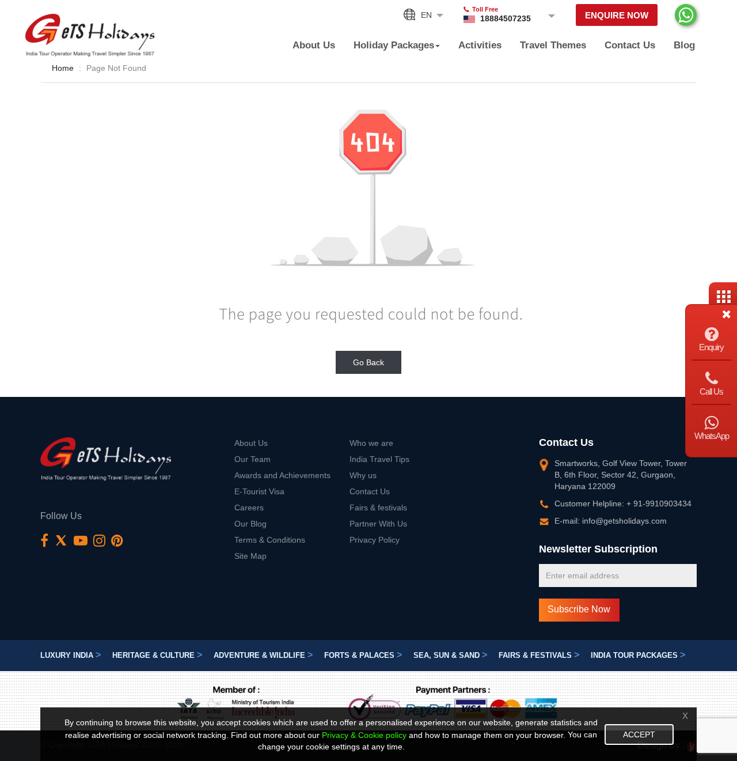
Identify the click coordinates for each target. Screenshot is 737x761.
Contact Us (630, 45)
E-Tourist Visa (259, 491)
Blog (684, 45)
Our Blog (250, 523)
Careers (249, 507)
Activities (480, 45)
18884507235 (505, 18)
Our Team (252, 459)
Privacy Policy (374, 539)
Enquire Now (616, 15)
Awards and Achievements (282, 475)
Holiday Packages (394, 45)
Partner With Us (378, 523)
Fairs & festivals (378, 507)
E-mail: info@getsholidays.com (610, 520)
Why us (363, 475)
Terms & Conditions (269, 539)
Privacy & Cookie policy (364, 735)
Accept (639, 734)
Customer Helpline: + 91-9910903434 (623, 503)
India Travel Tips (379, 459)
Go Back (368, 362)
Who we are (371, 443)
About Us (313, 45)
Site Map (250, 556)
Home (63, 68)
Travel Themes (553, 45)
